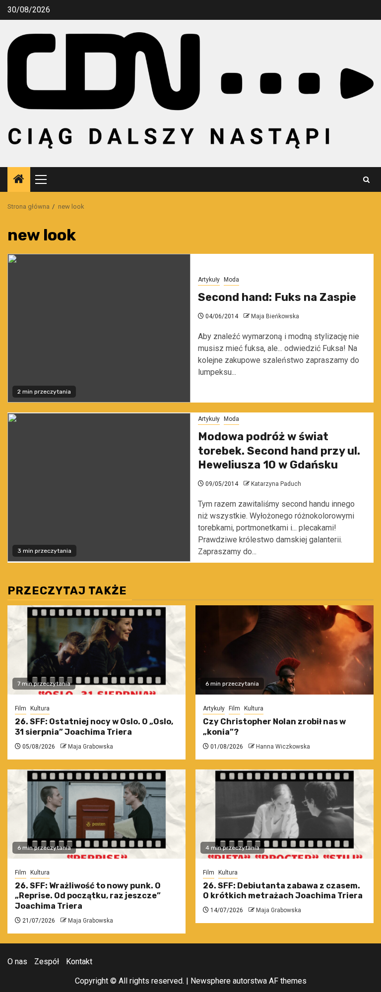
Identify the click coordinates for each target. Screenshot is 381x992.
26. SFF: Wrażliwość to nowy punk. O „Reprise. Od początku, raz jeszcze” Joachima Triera (88, 896)
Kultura (40, 708)
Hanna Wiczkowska (283, 746)
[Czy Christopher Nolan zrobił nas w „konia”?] (284, 650)
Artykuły (209, 279)
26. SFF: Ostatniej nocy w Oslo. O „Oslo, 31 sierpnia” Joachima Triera (94, 727)
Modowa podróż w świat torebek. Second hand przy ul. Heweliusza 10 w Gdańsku (279, 450)
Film (20, 708)
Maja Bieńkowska (275, 316)
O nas (17, 961)
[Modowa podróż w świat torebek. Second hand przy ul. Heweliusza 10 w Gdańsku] (98, 487)
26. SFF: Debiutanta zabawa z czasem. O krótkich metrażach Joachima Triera (283, 891)
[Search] (366, 179)
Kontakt (79, 961)
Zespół (46, 961)
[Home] (18, 180)
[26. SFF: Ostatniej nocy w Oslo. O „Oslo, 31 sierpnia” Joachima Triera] (96, 650)
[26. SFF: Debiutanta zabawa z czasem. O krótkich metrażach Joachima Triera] (284, 814)
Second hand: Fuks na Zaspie (277, 297)
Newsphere (210, 981)
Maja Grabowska (90, 746)
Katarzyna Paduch (276, 483)
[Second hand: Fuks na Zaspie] (98, 328)
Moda (231, 279)
